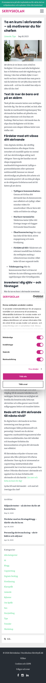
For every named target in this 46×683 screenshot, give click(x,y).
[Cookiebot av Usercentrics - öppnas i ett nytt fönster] (33, 296)
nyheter (7, 597)
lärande (7, 36)
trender (7, 624)
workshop (8, 629)
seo (5, 608)
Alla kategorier (10, 555)
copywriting (9, 571)
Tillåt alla (23, 376)
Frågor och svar (23, 669)
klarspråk (8, 587)
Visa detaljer (33, 369)
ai (5, 560)
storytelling (9, 613)
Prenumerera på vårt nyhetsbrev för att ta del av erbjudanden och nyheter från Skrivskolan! (23, 3)
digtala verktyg (11, 576)
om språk (8, 603)
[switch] (40, 345)
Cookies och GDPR (23, 664)
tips (14, 36)
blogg (6, 565)
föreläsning (9, 581)
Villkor (23, 658)
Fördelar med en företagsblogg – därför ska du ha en (20, 521)
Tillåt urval (23, 384)
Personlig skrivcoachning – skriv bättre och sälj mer (20, 534)
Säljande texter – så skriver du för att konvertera (22, 507)
